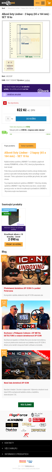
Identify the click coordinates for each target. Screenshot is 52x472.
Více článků (26, 405)
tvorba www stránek (34, 468)
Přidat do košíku (13, 244)
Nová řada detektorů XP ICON (16, 383)
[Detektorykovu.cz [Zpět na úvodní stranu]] (15, 3)
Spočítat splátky (14, 94)
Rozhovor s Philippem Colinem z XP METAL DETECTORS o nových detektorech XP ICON (22, 334)
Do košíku (31, 118)
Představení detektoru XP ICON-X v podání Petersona (22, 289)
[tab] (10, 146)
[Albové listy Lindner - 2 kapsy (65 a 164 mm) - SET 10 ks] (26, 40)
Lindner (27, 80)
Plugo (19, 468)
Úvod (3, 8)
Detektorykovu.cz (29, 466)
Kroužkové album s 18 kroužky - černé (13, 235)
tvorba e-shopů (25, 468)
